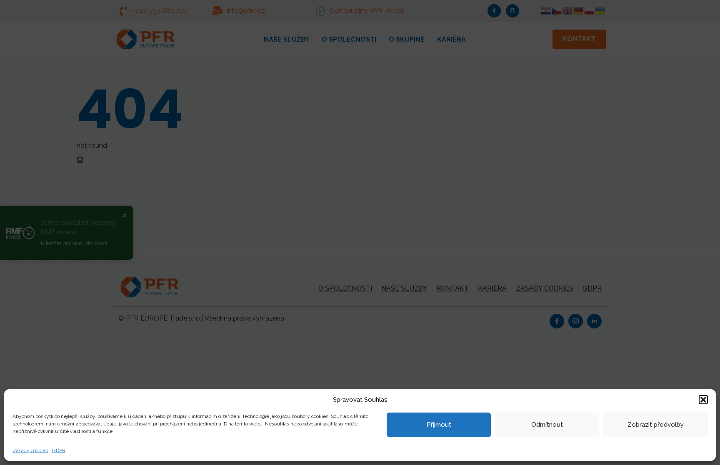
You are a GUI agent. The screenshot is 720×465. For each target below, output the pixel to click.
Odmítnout (547, 424)
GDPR (58, 450)
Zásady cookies (30, 450)
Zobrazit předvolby (656, 424)
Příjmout (439, 424)
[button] (703, 399)
